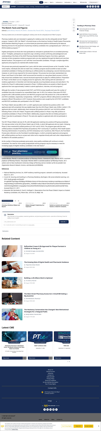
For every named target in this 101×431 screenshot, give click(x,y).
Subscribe (63, 221)
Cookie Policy (15, 429)
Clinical (5, 6)
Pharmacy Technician (39, 6)
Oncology (32, 6)
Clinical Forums (50, 371)
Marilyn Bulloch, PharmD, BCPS (33, 314)
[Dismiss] (57, 150)
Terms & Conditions (50, 380)
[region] (50, 426)
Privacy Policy (50, 378)
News (52, 419)
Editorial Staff (50, 377)
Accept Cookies (88, 426)
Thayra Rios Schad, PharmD (33, 265)
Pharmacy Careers (7, 23)
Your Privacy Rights (50, 384)
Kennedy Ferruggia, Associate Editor (35, 251)
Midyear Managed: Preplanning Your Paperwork (35, 205)
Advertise (50, 373)
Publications (5, 231)
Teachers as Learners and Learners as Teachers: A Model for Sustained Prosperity (59, 205)
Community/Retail (20, 6)
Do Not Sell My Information (50, 382)
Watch (51, 2)
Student (47, 6)
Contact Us (50, 375)
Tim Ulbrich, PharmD (31, 280)
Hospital (27, 6)
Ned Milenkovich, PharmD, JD (33, 298)
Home (40, 419)
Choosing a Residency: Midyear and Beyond (11, 205)
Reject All (78, 426)
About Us (50, 370)
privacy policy (31, 225)
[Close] (98, 426)
